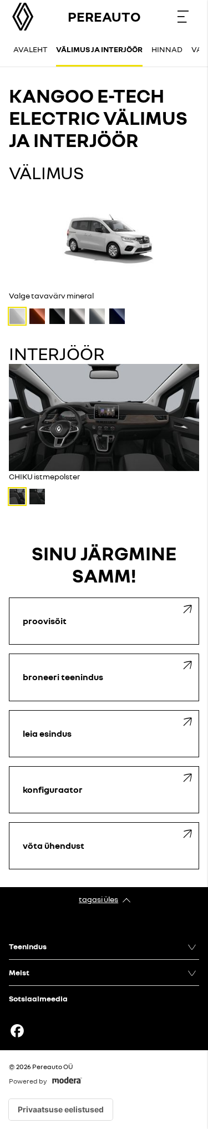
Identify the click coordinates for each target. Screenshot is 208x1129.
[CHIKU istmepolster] (17, 497)
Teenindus (28, 946)
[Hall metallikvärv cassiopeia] (77, 316)
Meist (19, 972)
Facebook (17, 1030)
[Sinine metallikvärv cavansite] (117, 316)
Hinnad (166, 49)
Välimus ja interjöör (99, 49)
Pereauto (104, 16)
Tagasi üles (98, 899)
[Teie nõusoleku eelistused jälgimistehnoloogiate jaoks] (61, 1109)
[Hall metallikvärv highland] (97, 316)
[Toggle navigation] (183, 17)
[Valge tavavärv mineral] (17, 316)
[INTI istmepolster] (37, 497)
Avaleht (30, 49)
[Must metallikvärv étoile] (57, 316)
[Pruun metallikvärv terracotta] (37, 316)
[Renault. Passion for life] (22, 17)
